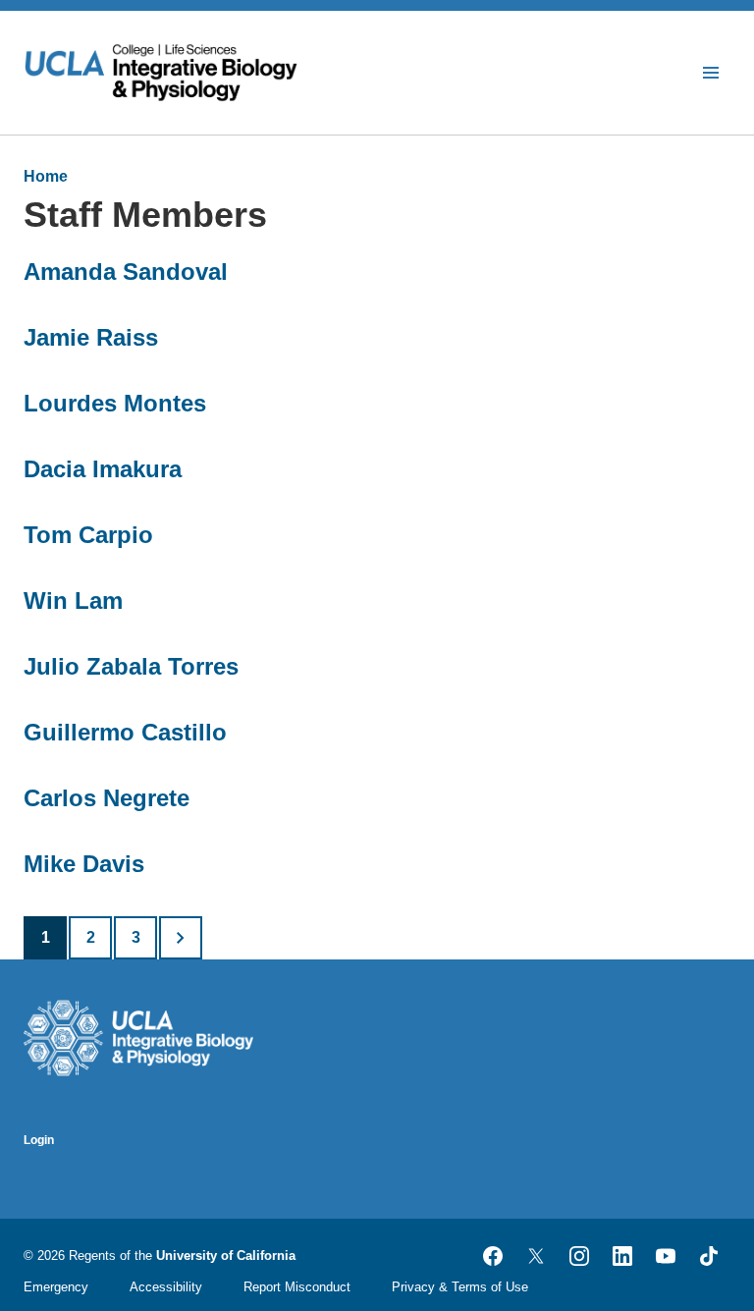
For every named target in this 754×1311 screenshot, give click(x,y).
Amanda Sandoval (126, 271)
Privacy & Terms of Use (460, 1287)
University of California (226, 1255)
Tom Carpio (88, 534)
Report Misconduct (296, 1287)
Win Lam (73, 600)
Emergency (56, 1287)
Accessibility (166, 1287)
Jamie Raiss (91, 337)
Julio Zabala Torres (131, 666)
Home (46, 176)
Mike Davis (84, 863)
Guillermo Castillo (125, 732)
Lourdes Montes (115, 403)
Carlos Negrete (106, 798)
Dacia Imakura (103, 469)
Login (39, 1140)
